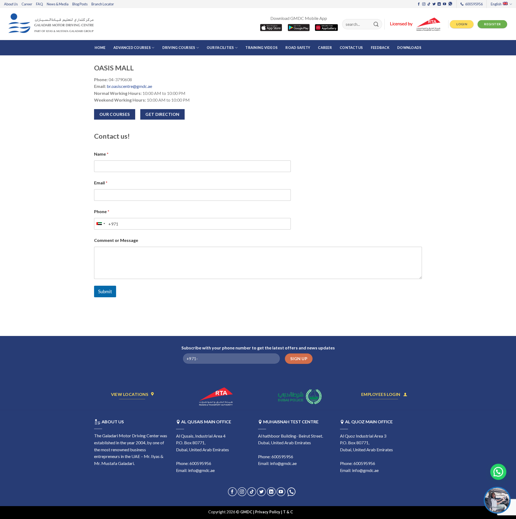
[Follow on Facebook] (418, 4)
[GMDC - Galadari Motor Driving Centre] (52, 24)
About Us (11, 4)
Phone (101, 211)
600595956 (364, 463)
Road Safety (297, 47)
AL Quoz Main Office (369, 421)
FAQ (39, 4)
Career (27, 4)
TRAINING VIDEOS (261, 47)
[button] (495, 472)
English (496, 4)
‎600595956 (200, 463)
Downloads (409, 47)
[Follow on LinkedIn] (439, 4)
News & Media (58, 4)
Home (100, 47)
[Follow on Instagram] (423, 4)
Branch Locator (102, 4)
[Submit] (376, 24)
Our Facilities (220, 47)
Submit (105, 291)
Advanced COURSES (132, 47)
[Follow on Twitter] (434, 4)
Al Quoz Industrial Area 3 (363, 435)
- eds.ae (301, 512)
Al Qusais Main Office (206, 421)
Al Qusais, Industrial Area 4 (200, 435)
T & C (288, 512)
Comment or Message (116, 240)
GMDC (246, 512)
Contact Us (351, 47)
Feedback (380, 47)
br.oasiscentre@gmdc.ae (129, 86)
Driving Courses (178, 47)
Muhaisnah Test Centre (290, 421)
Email (101, 182)
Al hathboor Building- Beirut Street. (290, 435)
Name (101, 153)
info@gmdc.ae (201, 470)
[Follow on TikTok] (429, 4)
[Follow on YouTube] (444, 4)
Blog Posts (80, 4)
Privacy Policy (267, 512)
